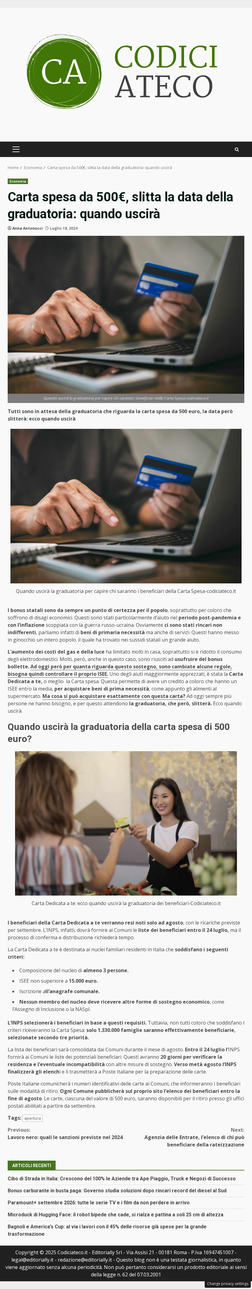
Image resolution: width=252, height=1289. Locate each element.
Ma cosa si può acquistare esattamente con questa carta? (113, 696)
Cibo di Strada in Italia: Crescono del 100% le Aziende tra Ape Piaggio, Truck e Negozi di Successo (122, 1179)
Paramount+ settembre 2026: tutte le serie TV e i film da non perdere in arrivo (99, 1203)
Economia (18, 181)
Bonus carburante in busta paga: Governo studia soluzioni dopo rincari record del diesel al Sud (117, 1191)
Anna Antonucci (27, 228)
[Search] (237, 149)
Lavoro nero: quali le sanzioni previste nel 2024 (65, 1133)
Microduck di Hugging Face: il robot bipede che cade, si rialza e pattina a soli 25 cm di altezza (115, 1215)
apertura (32, 1118)
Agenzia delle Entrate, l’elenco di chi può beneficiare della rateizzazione (194, 1137)
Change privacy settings (227, 1283)
